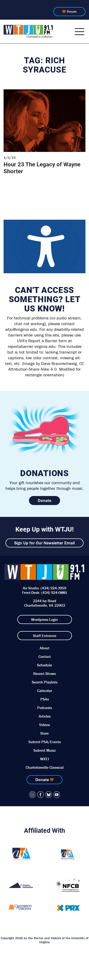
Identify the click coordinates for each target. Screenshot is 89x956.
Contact (44, 656)
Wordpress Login (44, 619)
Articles (45, 716)
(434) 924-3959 (53, 588)
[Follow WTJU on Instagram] (32, 794)
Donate (72, 11)
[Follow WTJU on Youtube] (56, 794)
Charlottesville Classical (45, 767)
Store (44, 733)
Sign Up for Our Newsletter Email (44, 543)
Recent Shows (44, 673)
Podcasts (44, 707)
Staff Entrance (44, 635)
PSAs (44, 699)
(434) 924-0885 (54, 592)
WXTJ (44, 758)
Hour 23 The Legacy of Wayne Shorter (42, 167)
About (44, 648)
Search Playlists (44, 682)
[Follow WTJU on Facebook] (40, 794)
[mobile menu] (79, 31)
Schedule (44, 665)
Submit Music (44, 750)
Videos (44, 724)
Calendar (44, 690)
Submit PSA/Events (44, 741)
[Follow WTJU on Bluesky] (48, 794)
